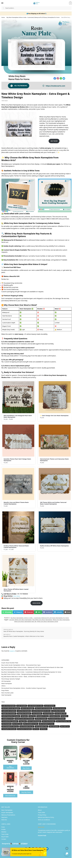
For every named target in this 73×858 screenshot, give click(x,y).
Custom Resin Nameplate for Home (41, 711)
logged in (12, 651)
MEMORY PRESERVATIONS (10, 788)
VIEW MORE (36, 603)
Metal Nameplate (6, 683)
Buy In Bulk (4, 836)
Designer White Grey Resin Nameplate (20, 620)
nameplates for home (7, 718)
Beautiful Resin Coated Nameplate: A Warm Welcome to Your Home (24, 636)
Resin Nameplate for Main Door (10, 726)
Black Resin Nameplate (59, 708)
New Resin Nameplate (41, 718)
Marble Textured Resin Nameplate (10, 716)
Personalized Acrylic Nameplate (57, 718)
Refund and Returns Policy (46, 817)
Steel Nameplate (6, 695)
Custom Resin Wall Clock (58, 711)
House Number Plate (60, 713)
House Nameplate (36, 713)
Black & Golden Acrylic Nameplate (10, 708)
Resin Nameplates (54, 726)
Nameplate (24, 716)
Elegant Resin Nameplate (24, 713)
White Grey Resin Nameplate (61, 620)
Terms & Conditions (44, 820)
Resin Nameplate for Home (30, 724)
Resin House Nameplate (49, 721)
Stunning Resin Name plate (9, 729)
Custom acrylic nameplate (8, 711)
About (40, 810)
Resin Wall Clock (65, 726)
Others (3, 686)
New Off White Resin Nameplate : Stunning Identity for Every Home (24, 631)
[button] (70, 3)
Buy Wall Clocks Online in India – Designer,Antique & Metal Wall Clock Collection (25, 674)
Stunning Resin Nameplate (24, 729)
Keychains (4, 817)
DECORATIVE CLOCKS (26, 762)
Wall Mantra (44, 729)
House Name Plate (48, 713)
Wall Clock (35, 729)
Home (3, 17)
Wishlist (3, 832)
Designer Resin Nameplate (9, 713)
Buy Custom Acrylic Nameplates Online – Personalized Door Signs (21, 665)
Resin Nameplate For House (46, 724)
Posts (3, 827)
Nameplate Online (54, 716)
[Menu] (4, 3)
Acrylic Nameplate (21, 705)
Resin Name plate (17, 724)
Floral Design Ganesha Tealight (10, 679)
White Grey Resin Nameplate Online (47, 621)
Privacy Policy (42, 815)
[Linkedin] (46, 848)
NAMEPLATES (10, 761)
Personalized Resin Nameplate (9, 721)
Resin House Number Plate (63, 721)
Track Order (41, 812)
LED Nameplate (6, 681)
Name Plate (32, 716)
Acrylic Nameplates (49, 705)
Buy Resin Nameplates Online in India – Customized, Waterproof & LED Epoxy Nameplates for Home (33, 17)
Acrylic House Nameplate (8, 705)
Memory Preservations (8, 815)
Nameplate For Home (42, 716)
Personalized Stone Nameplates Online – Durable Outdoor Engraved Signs (23, 688)
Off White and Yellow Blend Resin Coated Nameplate (27, 850)
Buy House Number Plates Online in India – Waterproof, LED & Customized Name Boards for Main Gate (32, 667)
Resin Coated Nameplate (34, 721)
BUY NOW (54, 141)
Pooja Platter (5, 690)
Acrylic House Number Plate (9, 663)
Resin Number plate (7, 693)
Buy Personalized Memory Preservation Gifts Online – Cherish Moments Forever (25, 670)
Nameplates (64, 716)
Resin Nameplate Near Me (26, 726)
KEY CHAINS (26, 787)
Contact (3, 839)
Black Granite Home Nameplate (43, 708)
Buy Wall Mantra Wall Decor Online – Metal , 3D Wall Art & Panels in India (23, 676)
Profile (3, 829)
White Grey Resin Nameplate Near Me (25, 621)
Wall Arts (4, 820)
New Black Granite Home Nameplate (24, 718)
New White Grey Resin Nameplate (42, 620)
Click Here (16, 596)
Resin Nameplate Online (41, 726)
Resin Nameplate (6, 724)
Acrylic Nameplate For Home (35, 705)
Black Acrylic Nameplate (27, 708)
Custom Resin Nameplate (23, 711)
